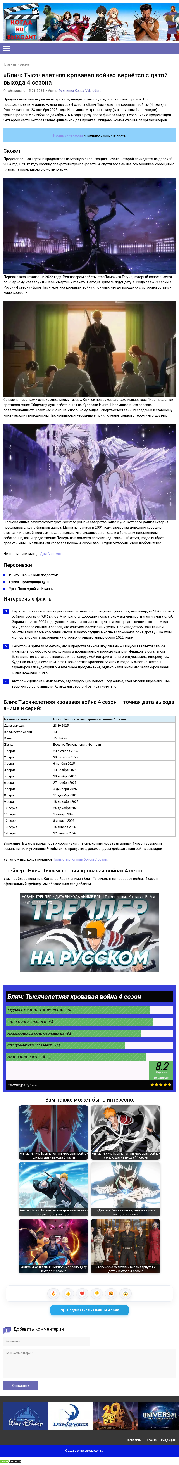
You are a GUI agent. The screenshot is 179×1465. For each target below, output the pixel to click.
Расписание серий (68, 135)
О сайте (151, 1440)
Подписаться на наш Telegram (93, 1310)
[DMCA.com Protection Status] (11, 1462)
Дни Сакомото (52, 554)
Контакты (134, 1440)
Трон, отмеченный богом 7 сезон (80, 859)
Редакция (168, 1440)
